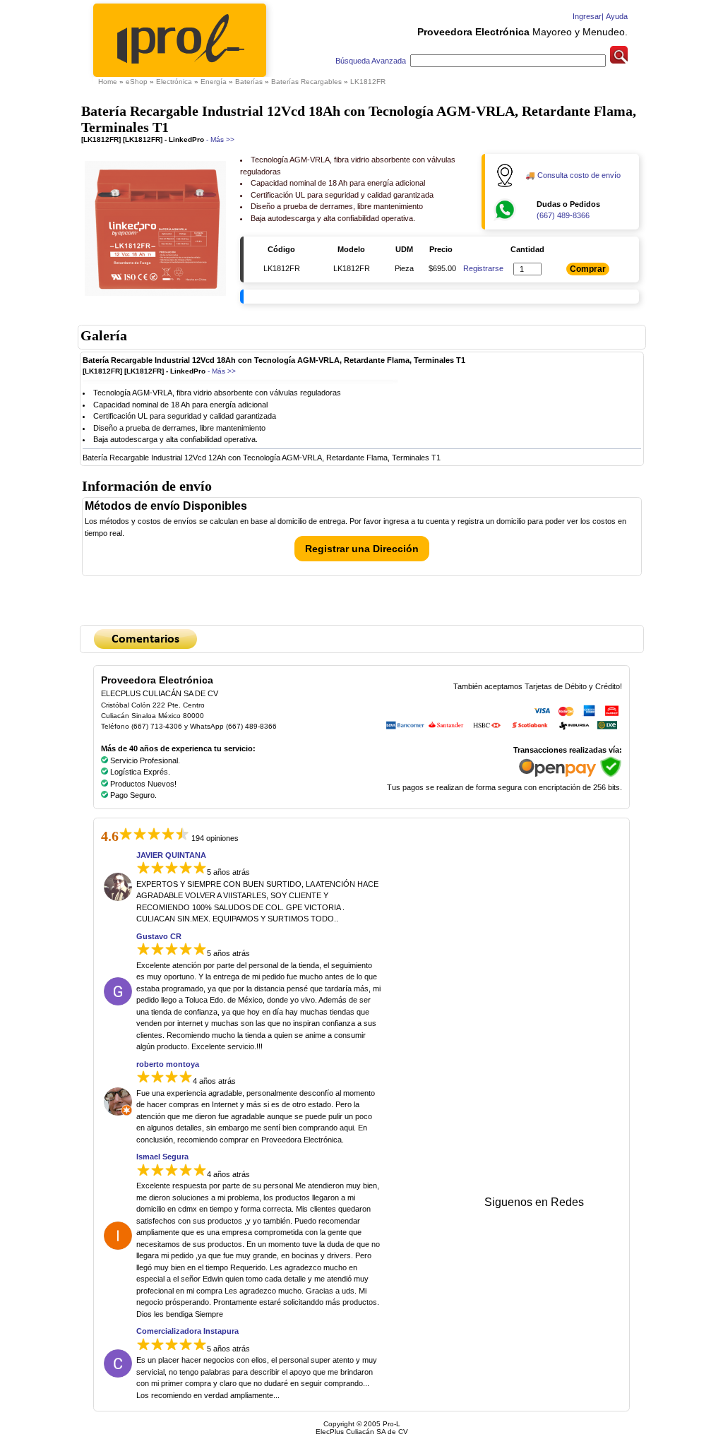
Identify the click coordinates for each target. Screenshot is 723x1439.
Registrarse (483, 268)
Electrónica (174, 81)
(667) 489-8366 (563, 215)
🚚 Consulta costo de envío (573, 175)
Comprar (588, 269)
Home (107, 81)
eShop (137, 81)
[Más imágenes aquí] (155, 297)
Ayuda (616, 16)
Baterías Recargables (306, 81)
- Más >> (219, 139)
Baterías (249, 81)
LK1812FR (368, 81)
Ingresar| (587, 16)
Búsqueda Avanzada (371, 60)
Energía (214, 81)
